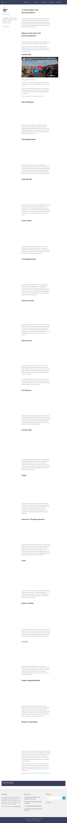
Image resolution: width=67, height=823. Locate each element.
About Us (34, 820)
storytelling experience (29, 765)
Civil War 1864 (25, 82)
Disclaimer (38, 820)
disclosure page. (17, 806)
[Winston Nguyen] (10, 9)
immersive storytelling (26, 51)
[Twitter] (48, 805)
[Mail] (52, 805)
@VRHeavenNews (7, 22)
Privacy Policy (29, 820)
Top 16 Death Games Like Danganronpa (33, 806)
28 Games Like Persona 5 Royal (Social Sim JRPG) (33, 802)
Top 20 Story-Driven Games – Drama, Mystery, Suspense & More (32, 798)
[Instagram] (46, 805)
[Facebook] (50, 805)
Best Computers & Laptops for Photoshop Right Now (33, 809)
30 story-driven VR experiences (42, 773)
